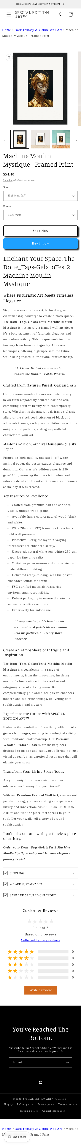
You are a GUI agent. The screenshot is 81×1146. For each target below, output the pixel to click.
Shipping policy (29, 1110)
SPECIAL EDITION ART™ (38, 1099)
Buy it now (40, 243)
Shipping (8, 180)
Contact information (53, 1110)
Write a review (40, 990)
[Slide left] (5, 140)
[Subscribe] (67, 1062)
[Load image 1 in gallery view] (20, 139)
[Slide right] (76, 140)
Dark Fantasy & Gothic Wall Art (38, 30)
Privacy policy (46, 1104)
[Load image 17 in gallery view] (40, 139)
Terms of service (67, 1104)
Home (6, 30)
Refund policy (25, 1104)
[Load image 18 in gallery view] (61, 139)
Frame (7, 206)
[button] (8, 14)
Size (6, 187)
